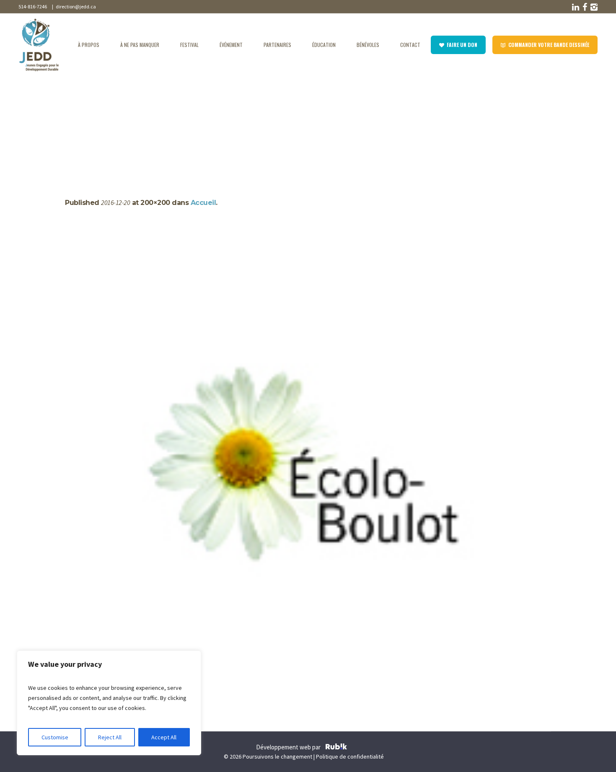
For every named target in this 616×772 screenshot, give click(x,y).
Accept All (163, 737)
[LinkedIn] (575, 7)
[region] (109, 702)
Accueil (95, 122)
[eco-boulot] (308, 471)
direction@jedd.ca (75, 6)
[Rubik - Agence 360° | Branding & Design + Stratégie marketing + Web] (336, 748)
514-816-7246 (32, 6)
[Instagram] (593, 7)
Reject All (110, 737)
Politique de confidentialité (350, 756)
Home (73, 122)
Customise (54, 737)
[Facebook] (584, 7)
